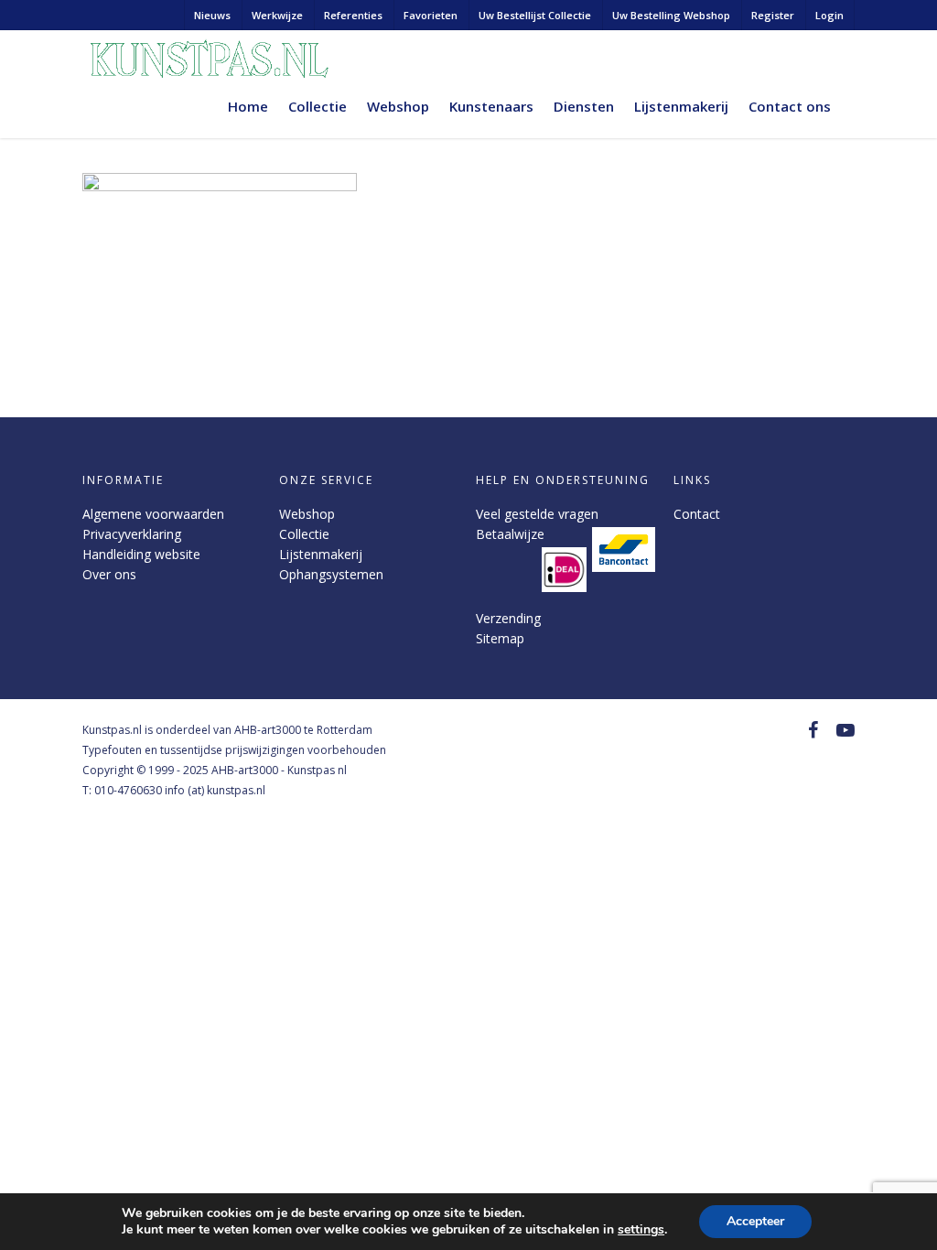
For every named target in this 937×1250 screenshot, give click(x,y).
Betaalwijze (510, 534)
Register (772, 15)
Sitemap (500, 638)
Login (829, 15)
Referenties (353, 15)
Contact (696, 514)
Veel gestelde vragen (537, 514)
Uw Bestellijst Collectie (535, 15)
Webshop (398, 106)
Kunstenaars (491, 106)
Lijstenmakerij (681, 106)
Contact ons (790, 106)
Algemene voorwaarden (153, 514)
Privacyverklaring (131, 534)
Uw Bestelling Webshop (671, 15)
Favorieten (431, 15)
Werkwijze (277, 15)
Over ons (109, 574)
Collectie (317, 106)
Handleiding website (141, 554)
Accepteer (755, 1221)
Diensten (584, 106)
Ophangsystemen (331, 574)
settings (641, 1230)
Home (248, 106)
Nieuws (212, 15)
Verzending (508, 618)
